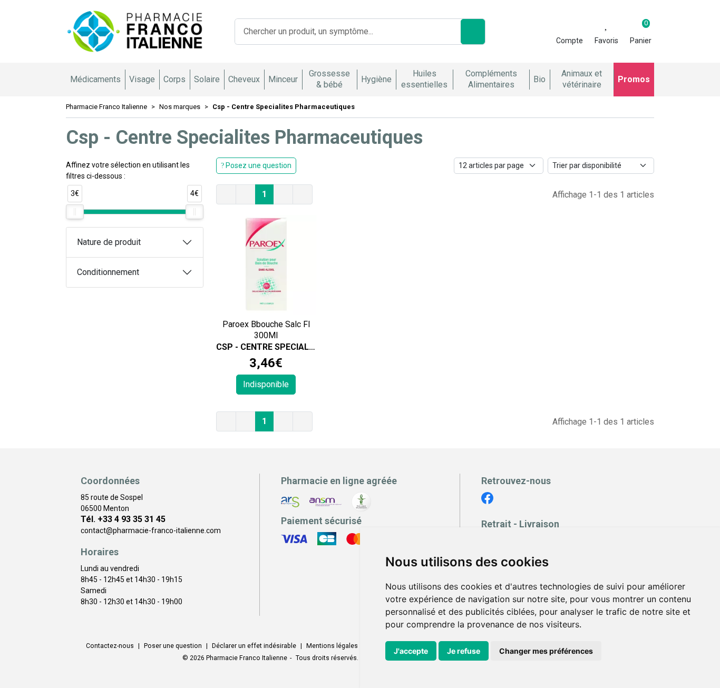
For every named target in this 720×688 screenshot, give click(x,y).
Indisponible (266, 384)
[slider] (75, 211)
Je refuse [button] (463, 650)
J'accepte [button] (411, 650)
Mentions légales (332, 646)
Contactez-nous (110, 646)
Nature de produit (109, 242)
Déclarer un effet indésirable (254, 646)
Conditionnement (108, 272)
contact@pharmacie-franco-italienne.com (151, 530)
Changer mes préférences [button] (546, 650)
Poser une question (173, 646)
